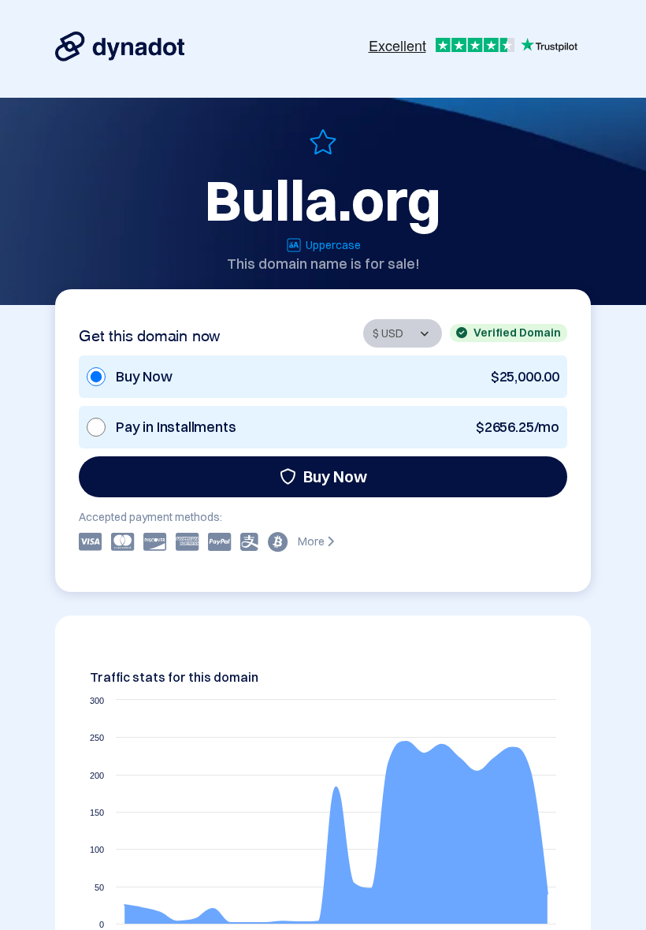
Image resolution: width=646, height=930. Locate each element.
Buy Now (335, 476)
